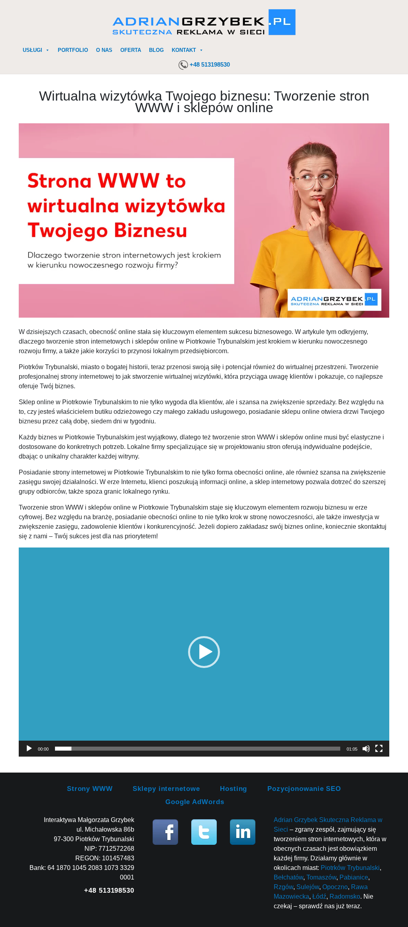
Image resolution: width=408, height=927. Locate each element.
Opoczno (335, 887)
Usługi (32, 50)
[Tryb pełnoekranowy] (379, 749)
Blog (156, 50)
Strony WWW (90, 789)
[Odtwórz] (29, 749)
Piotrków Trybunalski (350, 867)
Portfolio (73, 50)
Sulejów (307, 887)
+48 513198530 (210, 64)
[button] (204, 652)
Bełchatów (288, 877)
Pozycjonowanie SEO (304, 789)
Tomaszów (321, 877)
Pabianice (353, 877)
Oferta (130, 50)
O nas (104, 50)
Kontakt (184, 50)
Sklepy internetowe (166, 789)
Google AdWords (194, 802)
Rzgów (283, 887)
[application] (204, 652)
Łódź (319, 896)
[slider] (197, 749)
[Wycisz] (366, 749)
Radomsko (345, 896)
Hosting (233, 789)
